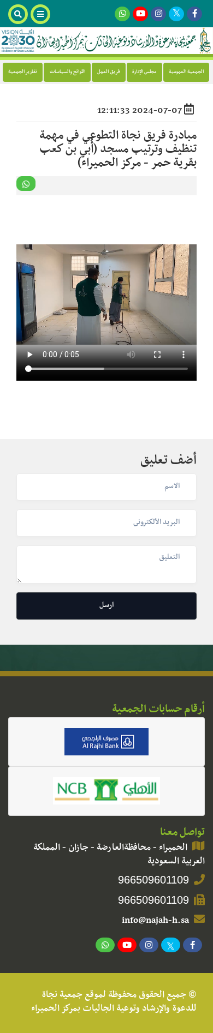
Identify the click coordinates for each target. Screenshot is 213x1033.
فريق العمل (108, 72)
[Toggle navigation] (42, 14)
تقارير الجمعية (22, 72)
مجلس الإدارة (144, 72)
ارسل (106, 606)
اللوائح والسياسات (67, 72)
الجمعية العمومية (186, 72)
